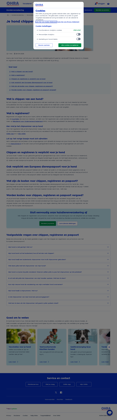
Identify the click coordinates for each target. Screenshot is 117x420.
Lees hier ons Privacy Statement (68, 22)
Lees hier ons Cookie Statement (46, 22)
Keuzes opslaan (44, 45)
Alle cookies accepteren (69, 45)
